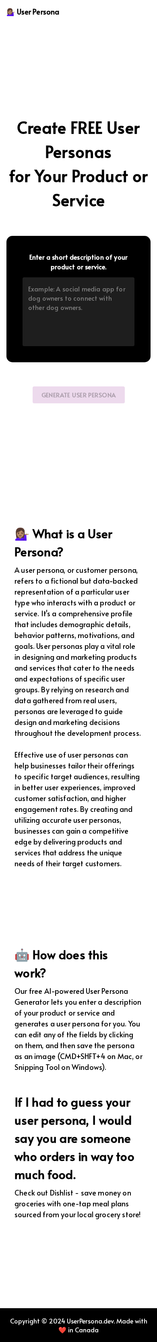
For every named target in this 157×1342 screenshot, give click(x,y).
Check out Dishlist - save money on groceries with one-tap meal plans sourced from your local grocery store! (77, 1203)
